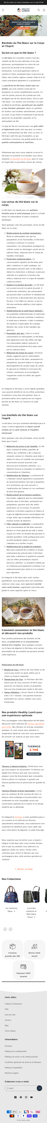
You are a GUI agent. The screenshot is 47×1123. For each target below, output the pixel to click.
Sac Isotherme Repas (11, 909)
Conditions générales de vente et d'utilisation (23, 1062)
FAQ (6, 1009)
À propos (8, 1046)
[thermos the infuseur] (23, 751)
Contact (8, 1020)
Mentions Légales (12, 1073)
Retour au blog (25, 869)
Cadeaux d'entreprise (13, 1004)
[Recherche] (38, 10)
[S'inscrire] (39, 1088)
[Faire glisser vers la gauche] (5, 929)
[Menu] (3, 10)
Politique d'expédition (13, 1068)
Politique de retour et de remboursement (21, 1057)
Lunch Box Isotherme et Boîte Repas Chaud (31, 912)
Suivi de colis (10, 1015)
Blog (6, 1025)
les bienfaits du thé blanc (20, 159)
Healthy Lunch (25, 1120)
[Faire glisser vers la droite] (10, 929)
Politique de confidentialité (16, 1051)
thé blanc (19, 817)
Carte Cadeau (10, 1031)
